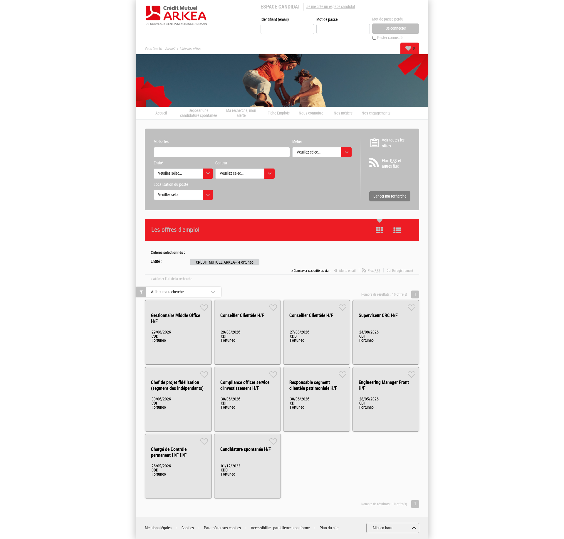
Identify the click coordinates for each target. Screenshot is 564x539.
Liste (397, 230)
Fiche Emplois (279, 113)
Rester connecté (389, 37)
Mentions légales (158, 527)
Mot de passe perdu (387, 19)
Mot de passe (327, 19)
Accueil (170, 49)
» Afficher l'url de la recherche (171, 279)
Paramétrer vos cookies (222, 527)
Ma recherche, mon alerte (241, 113)
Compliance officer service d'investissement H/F (244, 385)
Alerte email (347, 271)
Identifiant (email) (275, 19)
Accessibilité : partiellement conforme (280, 527)
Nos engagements (376, 113)
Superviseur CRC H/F (378, 315)
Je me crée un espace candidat (330, 6)
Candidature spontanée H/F (245, 449)
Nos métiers (343, 113)
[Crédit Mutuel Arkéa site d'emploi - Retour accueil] (176, 15)
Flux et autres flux (391, 163)
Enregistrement (402, 271)
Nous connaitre (311, 113)
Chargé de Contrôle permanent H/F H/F (169, 452)
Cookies (188, 527)
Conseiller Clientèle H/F (242, 315)
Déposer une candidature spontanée (198, 113)
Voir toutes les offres (393, 143)
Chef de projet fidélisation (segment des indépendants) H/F (177, 388)
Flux (374, 271)
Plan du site (329, 527)
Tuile (379, 230)
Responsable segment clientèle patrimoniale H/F (313, 385)
